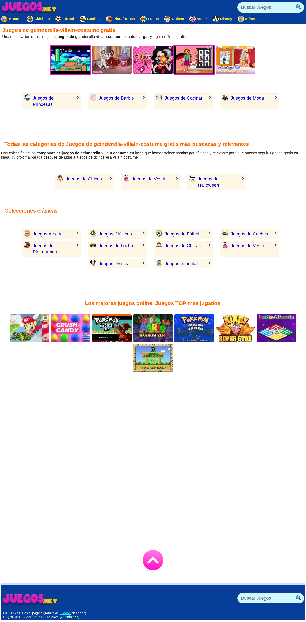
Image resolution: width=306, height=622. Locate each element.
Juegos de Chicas (84, 178)
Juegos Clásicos (115, 234)
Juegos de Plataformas (45, 248)
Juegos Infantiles (182, 263)
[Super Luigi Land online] (153, 358)
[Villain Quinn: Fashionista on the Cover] (235, 60)
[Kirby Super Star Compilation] (235, 328)
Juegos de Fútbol (182, 234)
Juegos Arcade (48, 234)
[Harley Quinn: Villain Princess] (153, 60)
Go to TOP (153, 560)
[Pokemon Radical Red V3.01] (112, 328)
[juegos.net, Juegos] (29, 7)
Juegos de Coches (249, 234)
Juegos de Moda (247, 98)
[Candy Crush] (70, 328)
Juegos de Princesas (43, 101)
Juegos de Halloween (208, 182)
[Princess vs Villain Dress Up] (112, 60)
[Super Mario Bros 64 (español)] (29, 328)
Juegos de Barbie (116, 98)
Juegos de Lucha (116, 245)
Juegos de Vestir (148, 178)
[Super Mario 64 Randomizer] (153, 328)
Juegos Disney (113, 263)
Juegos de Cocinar (183, 98)
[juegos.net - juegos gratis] (30, 599)
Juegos (65, 613)
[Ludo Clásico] (276, 328)
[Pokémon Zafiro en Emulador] (194, 328)
